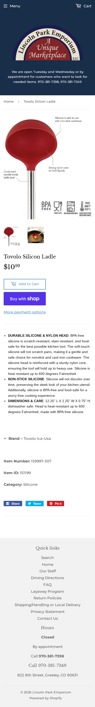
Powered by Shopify (45, 698)
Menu (15, 6)
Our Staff (47, 571)
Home (9, 101)
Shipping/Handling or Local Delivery (47, 604)
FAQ (47, 584)
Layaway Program (47, 591)
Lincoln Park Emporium (51, 692)
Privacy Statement (48, 611)
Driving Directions (47, 577)
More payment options (25, 312)
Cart (87, 6)
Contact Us (47, 618)
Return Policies (48, 598)
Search (47, 557)
